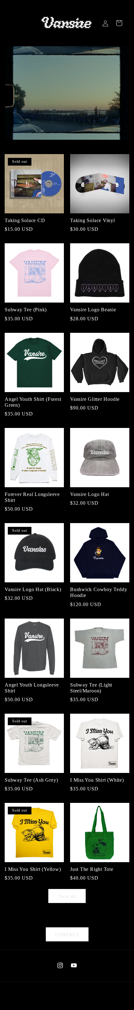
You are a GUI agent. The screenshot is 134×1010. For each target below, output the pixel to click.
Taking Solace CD (25, 220)
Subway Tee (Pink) (26, 309)
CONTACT (67, 934)
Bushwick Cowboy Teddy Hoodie (98, 592)
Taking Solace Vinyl (92, 220)
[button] (119, 23)
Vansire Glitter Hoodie (95, 399)
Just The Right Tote (91, 869)
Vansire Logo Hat (89, 494)
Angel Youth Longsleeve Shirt (32, 687)
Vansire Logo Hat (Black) (33, 589)
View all (67, 896)
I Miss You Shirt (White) (97, 780)
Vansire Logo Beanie (93, 309)
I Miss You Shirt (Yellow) (33, 869)
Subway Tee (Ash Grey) (31, 780)
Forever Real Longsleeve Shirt (32, 497)
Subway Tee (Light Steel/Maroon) (91, 687)
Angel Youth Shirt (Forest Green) (33, 402)
